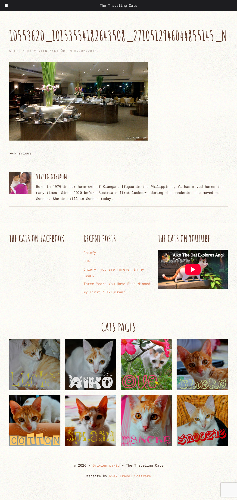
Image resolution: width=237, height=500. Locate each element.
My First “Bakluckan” (104, 292)
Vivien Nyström (49, 51)
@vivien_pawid (106, 465)
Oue (87, 261)
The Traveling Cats (118, 5)
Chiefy (90, 252)
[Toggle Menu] (6, 5)
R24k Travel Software (130, 476)
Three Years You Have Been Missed (117, 283)
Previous (22, 153)
